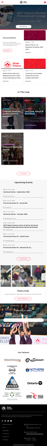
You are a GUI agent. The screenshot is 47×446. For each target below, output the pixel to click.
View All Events (24, 258)
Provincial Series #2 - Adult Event (16, 236)
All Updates (7, 50)
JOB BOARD (5, 430)
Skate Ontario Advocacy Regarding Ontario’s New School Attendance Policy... (12, 76)
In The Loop (23, 173)
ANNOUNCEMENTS (7, 424)
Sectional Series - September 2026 (16, 192)
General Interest (23, 325)
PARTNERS (5, 439)
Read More (28, 52)
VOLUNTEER (5, 433)
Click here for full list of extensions (34, 434)
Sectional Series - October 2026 (15, 214)
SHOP (3, 427)
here (16, 45)
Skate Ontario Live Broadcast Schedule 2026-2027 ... (34, 47)
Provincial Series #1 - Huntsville (15, 203)
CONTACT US (5, 436)
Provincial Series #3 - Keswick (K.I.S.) (17, 247)
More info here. (23, 26)
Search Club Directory (23, 298)
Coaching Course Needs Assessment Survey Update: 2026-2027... (33, 76)
